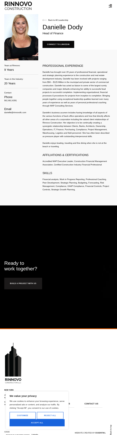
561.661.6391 (10, 100)
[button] (110, 5)
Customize (22, 416)
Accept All (37, 423)
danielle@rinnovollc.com (15, 112)
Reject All (50, 416)
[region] (37, 410)
